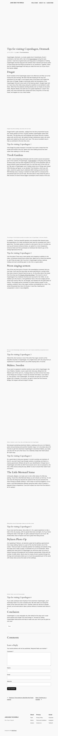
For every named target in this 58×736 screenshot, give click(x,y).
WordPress (14, 730)
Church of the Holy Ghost (27, 275)
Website (9, 681)
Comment (10, 651)
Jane (17, 52)
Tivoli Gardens (32, 160)
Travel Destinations (24, 52)
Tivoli (9, 626)
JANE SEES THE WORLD (17, 2)
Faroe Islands (33, 59)
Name (8, 668)
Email (8, 674)
